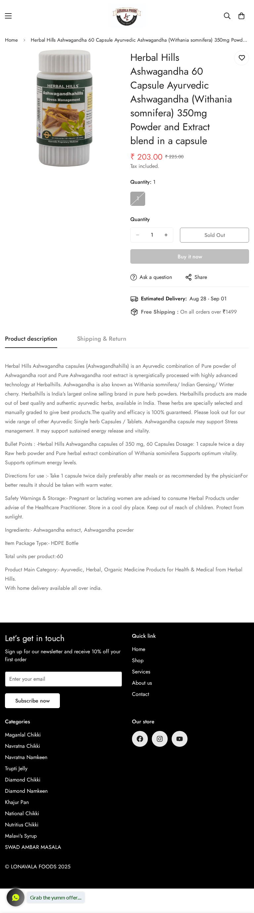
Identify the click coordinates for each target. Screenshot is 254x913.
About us (142, 683)
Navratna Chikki (22, 746)
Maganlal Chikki (23, 735)
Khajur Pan (17, 802)
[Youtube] (180, 739)
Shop (138, 660)
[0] (241, 15)
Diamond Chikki (22, 779)
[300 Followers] (140, 739)
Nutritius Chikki (21, 824)
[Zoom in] (113, 63)
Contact (140, 694)
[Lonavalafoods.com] (127, 15)
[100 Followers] (160, 739)
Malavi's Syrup (21, 836)
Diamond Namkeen (26, 791)
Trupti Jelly (16, 768)
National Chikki (22, 813)
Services (141, 671)
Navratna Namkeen (26, 757)
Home (11, 40)
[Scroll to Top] (241, 877)
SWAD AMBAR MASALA (33, 847)
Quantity (140, 219)
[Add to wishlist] (241, 58)
